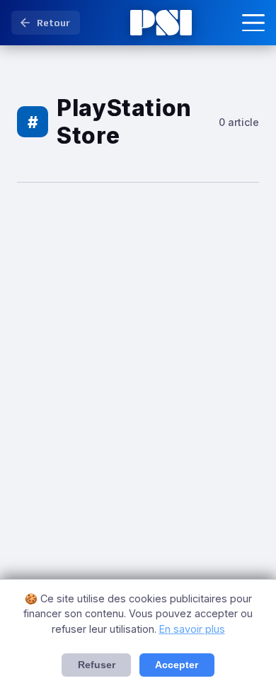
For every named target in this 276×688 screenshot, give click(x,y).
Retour (53, 22)
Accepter (176, 665)
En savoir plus (192, 629)
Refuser (96, 665)
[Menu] (253, 22)
